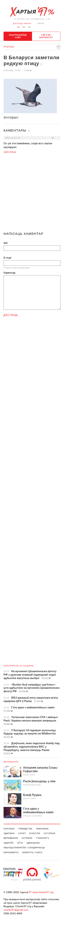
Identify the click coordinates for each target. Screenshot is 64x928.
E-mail (7, 257)
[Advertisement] (32, 194)
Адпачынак (33, 843)
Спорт (22, 833)
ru (24, 27)
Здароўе (9, 843)
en (29, 27)
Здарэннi (9, 833)
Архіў (41, 23)
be (18, 27)
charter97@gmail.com (16, 909)
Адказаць (10, 152)
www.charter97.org (43, 892)
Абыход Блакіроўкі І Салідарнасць (24, 847)
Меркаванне (11, 762)
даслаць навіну (22, 23)
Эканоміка (42, 829)
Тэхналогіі (42, 838)
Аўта (20, 843)
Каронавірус (11, 852)
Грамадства (25, 829)
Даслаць (11, 314)
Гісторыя (49, 833)
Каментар (9, 272)
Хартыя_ (32, 12)
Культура (34, 833)
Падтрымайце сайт (18, 36)
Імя (5, 242)
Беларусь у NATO (32, 852)
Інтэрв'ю (27, 838)
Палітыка (9, 829)
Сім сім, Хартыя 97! (46, 36)
